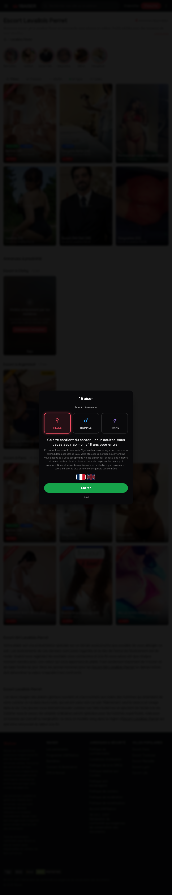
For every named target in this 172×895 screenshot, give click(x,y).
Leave (86, 497)
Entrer (86, 488)
